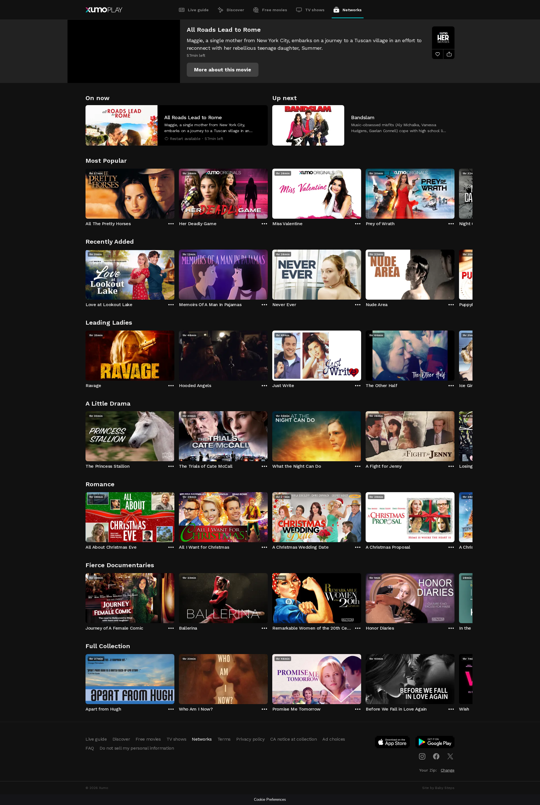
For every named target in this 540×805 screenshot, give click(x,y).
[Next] (454, 192)
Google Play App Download (435, 743)
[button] (222, 70)
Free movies (274, 10)
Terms (224, 739)
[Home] (104, 9)
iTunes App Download (392, 743)
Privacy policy (250, 739)
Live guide (198, 10)
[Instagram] (422, 756)
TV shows (315, 10)
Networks (352, 10)
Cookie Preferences (270, 799)
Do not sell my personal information (137, 748)
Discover (235, 10)
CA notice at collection (293, 739)
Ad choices (333, 739)
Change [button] (447, 770)
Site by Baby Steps (438, 788)
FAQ (90, 748)
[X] (450, 756)
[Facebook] (436, 756)
